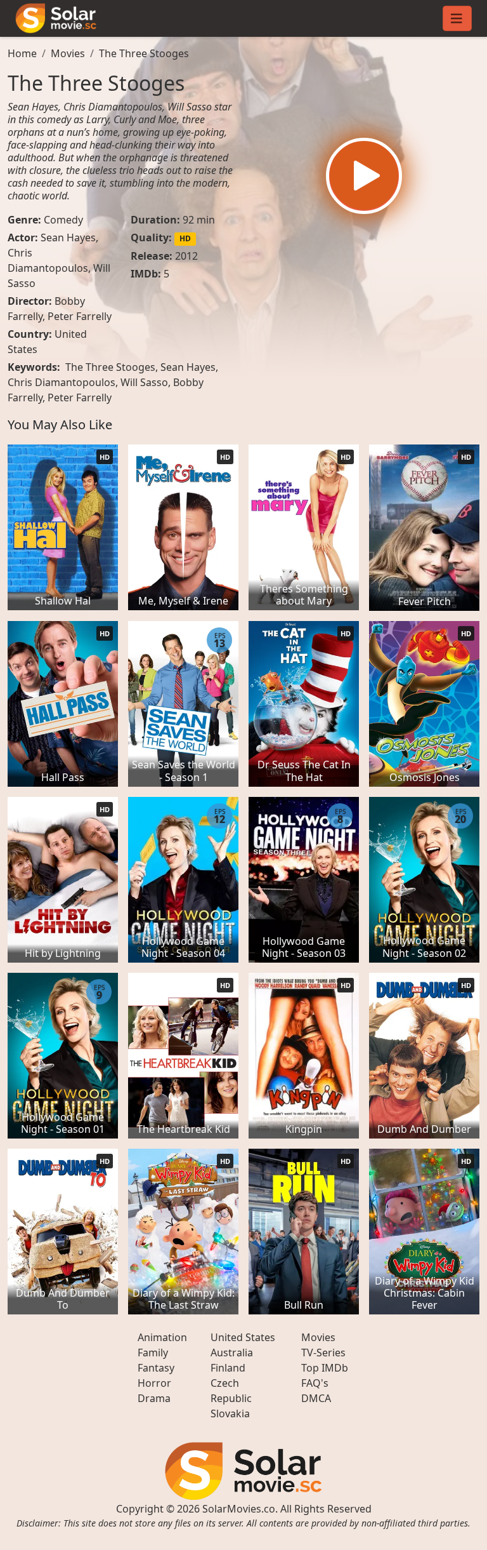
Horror (154, 1383)
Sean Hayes (68, 237)
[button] (364, 176)
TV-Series (323, 1353)
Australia (232, 1353)
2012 (186, 256)
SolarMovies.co (238, 1509)
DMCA (316, 1398)
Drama (154, 1398)
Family (153, 1353)
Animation (162, 1337)
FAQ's (314, 1383)
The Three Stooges (144, 53)
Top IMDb (324, 1368)
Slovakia (230, 1413)
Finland (228, 1368)
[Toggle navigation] (457, 18)
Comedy (63, 220)
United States (243, 1337)
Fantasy (156, 1368)
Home (22, 53)
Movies (68, 53)
